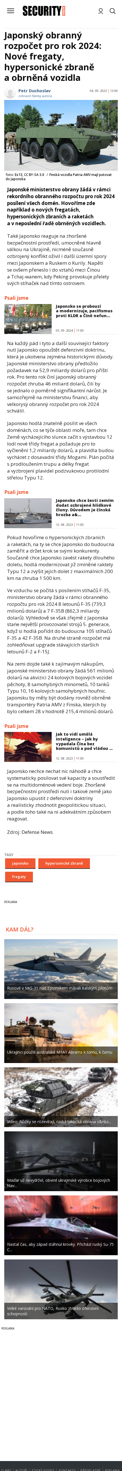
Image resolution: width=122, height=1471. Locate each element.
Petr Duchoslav (34, 90)
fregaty (19, 876)
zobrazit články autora (35, 96)
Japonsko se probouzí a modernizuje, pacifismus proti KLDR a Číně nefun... (84, 311)
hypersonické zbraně (64, 863)
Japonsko (20, 863)
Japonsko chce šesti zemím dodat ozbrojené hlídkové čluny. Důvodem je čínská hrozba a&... (85, 507)
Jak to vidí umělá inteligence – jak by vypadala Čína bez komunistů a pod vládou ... (84, 741)
